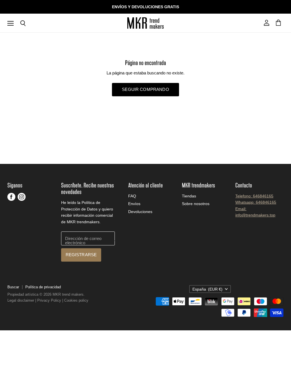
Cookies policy (76, 300)
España (207, 289)
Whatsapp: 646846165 (255, 202)
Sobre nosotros (195, 203)
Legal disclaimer (20, 300)
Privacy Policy (49, 300)
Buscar (13, 287)
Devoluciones (140, 211)
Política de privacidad (43, 287)
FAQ (132, 196)
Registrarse (81, 255)
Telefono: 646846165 (254, 196)
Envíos (134, 203)
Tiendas (189, 196)
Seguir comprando (145, 89)
